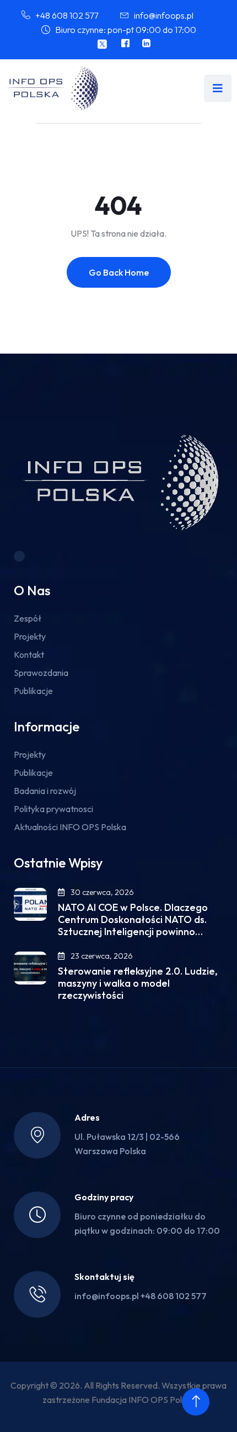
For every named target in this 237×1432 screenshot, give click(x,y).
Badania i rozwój (45, 790)
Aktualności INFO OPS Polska (70, 826)
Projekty (30, 636)
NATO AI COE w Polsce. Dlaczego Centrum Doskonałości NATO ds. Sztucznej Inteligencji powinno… (133, 920)
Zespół (27, 618)
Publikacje (33, 690)
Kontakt (29, 654)
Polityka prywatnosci (53, 808)
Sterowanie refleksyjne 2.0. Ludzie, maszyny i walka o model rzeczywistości (138, 983)
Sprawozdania (41, 672)
